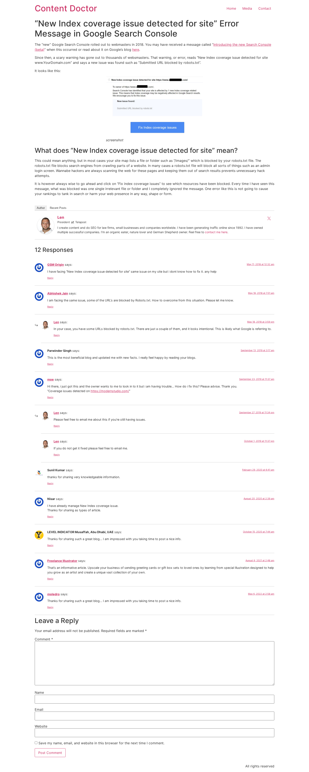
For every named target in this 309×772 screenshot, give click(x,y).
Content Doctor (66, 8)
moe (50, 379)
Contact (264, 8)
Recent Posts (58, 207)
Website (41, 726)
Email (39, 709)
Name (39, 692)
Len (60, 217)
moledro (53, 594)
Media (247, 8)
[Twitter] (269, 218)
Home (231, 8)
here (135, 49)
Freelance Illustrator (62, 561)
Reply (50, 277)
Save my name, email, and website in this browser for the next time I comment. (101, 743)
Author (41, 207)
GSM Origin (55, 264)
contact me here (216, 232)
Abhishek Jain (57, 293)
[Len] (45, 232)
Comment (44, 639)
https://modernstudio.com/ (110, 391)
